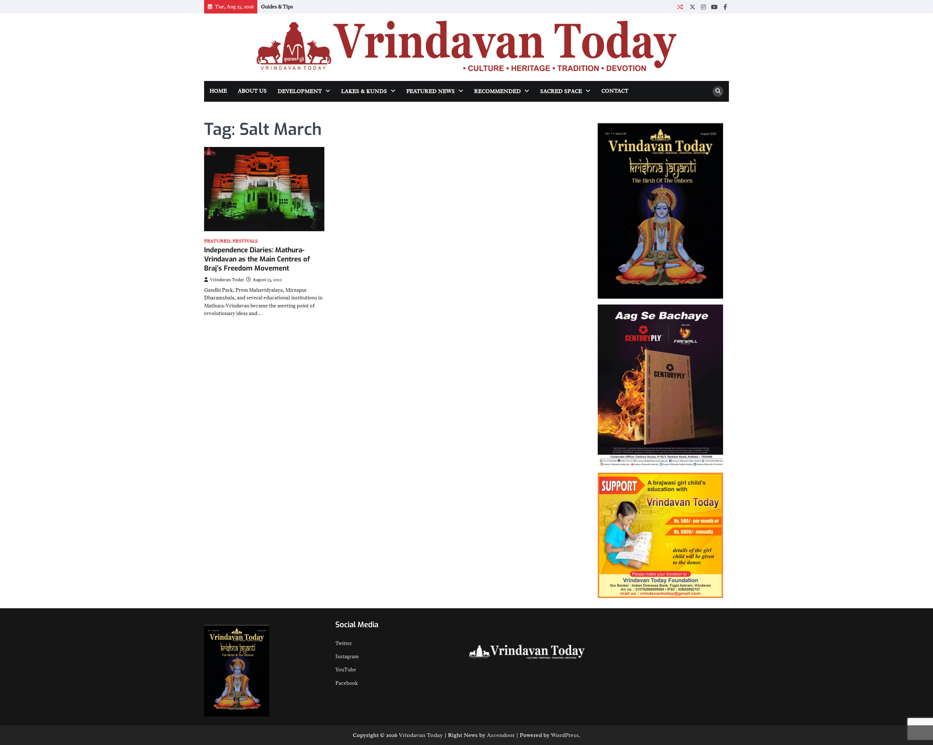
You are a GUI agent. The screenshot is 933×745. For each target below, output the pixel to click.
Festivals (245, 241)
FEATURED (217, 241)
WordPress (565, 735)
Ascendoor (501, 735)
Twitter (343, 643)
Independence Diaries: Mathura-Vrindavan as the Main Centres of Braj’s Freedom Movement (257, 259)
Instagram (347, 656)
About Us (252, 91)
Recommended (497, 91)
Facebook (346, 683)
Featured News (430, 91)
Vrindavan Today (227, 280)
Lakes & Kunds (364, 91)
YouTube (345, 669)
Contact (614, 91)
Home (218, 91)
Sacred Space (561, 91)
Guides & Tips (277, 6)
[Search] (718, 91)
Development (300, 91)
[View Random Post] (680, 6)
